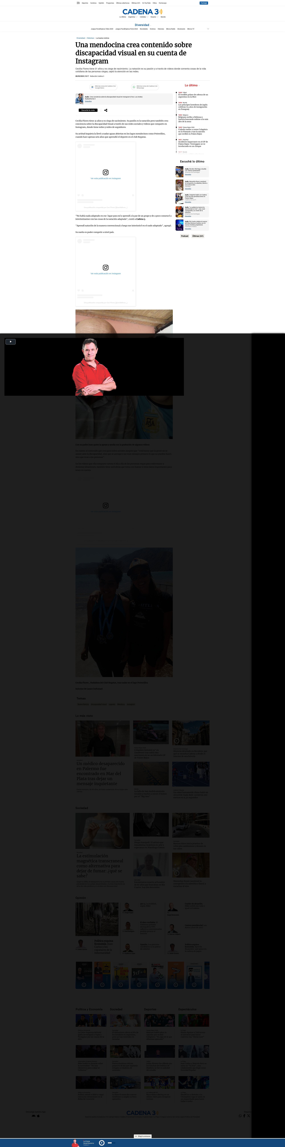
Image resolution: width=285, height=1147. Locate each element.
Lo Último (122, 17)
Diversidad (142, 25)
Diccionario (181, 29)
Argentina (131, 17)
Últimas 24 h (136, 3)
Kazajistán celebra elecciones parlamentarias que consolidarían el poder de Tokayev (193, 156)
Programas (110, 3)
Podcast (184, 236)
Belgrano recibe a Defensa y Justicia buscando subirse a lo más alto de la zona (193, 119)
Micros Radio (170, 29)
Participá (204, 3)
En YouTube (146, 3)
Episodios (88, 101)
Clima (155, 3)
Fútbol (185, 92)
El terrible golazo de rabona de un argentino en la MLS (193, 95)
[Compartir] (105, 110)
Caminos (93, 3)
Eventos (153, 29)
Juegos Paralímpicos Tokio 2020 (102, 29)
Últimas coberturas (122, 3)
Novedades (144, 29)
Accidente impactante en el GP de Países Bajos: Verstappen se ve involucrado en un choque (193, 144)
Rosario (153, 17)
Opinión (101, 3)
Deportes (85, 3)
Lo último (191, 85)
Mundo (163, 17)
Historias (161, 29)
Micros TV (190, 29)
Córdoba (143, 17)
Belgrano (185, 115)
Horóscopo (163, 3)
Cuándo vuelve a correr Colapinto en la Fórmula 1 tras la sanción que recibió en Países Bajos (193, 131)
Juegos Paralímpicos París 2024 (126, 29)
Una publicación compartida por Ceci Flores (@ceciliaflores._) (105, 207)
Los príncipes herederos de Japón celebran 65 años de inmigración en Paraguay (193, 107)
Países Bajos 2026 (188, 127)
